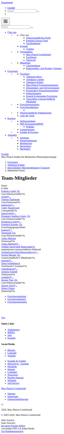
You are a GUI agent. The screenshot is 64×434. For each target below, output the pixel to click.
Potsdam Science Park (37, 40)
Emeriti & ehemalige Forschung (41, 96)
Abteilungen (13, 329)
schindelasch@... (9, 269)
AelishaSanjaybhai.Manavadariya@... (19, 252)
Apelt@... (6, 196)
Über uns (11, 32)
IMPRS (11, 332)
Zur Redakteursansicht (12, 431)
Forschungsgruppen (29, 104)
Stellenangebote (27, 121)
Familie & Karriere (29, 132)
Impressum (12, 396)
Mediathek (25, 149)
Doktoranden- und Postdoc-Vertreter (44, 68)
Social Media (8, 344)
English (11, 7)
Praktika (30, 126)
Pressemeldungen (28, 140)
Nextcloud (12, 375)
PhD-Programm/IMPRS (31, 124)
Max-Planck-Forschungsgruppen (42, 85)
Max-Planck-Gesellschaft (38, 54)
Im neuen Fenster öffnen (13, 425)
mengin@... (7, 260)
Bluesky (11, 350)
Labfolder (12, 372)
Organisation (26, 51)
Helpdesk (12, 366)
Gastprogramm (27, 129)
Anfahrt (30, 49)
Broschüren (25, 146)
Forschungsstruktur (16, 296)
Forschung (12, 71)
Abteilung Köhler (34, 82)
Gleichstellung (33, 65)
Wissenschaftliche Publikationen (35, 113)
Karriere (11, 118)
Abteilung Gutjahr (35, 79)
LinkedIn (11, 353)
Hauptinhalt (7, 2)
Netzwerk (31, 60)
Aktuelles (12, 135)
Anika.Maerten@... (10, 244)
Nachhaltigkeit (33, 43)
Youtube (11, 355)
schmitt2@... (7, 277)
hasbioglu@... (8, 205)
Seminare (24, 137)
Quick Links (7, 323)
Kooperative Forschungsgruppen (42, 90)
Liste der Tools (27, 115)
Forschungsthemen (29, 107)
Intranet (11, 369)
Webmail (11, 380)
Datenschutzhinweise (17, 399)
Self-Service (13, 383)
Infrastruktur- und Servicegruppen (42, 88)
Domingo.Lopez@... (11, 221)
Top (3, 317)
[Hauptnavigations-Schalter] (5, 21)
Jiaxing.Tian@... (9, 285)
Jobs (9, 335)
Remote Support (15, 377)
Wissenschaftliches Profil (38, 38)
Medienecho (26, 143)
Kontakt (24, 46)
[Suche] (38, 11)
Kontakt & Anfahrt (16, 361)
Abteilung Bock (34, 76)
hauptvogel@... (8, 213)
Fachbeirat (31, 57)
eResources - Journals (18, 363)
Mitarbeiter (25, 63)
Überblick (25, 74)
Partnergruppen (33, 93)
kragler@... (6, 230)
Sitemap (11, 393)
